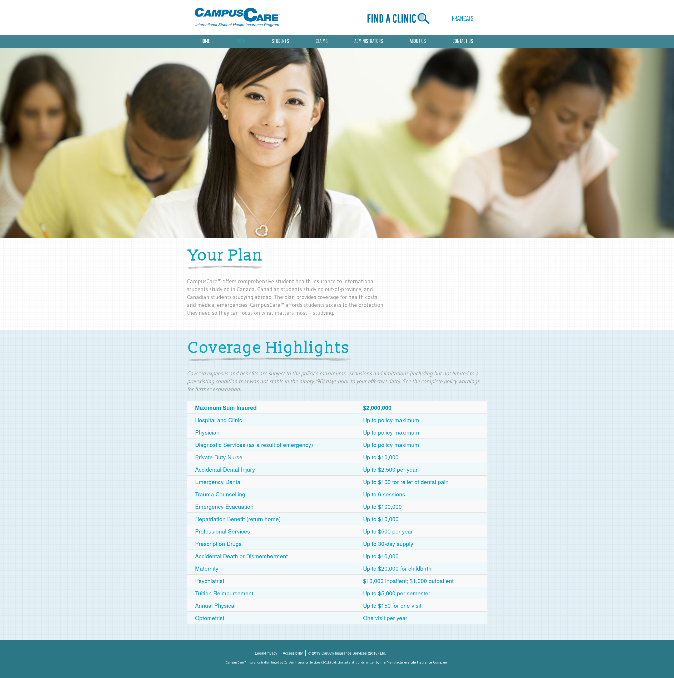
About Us (418, 41)
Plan (241, 41)
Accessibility (293, 653)
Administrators (368, 41)
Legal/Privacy (266, 653)
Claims (322, 41)
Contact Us (463, 41)
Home (205, 41)
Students (280, 41)
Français (462, 18)
